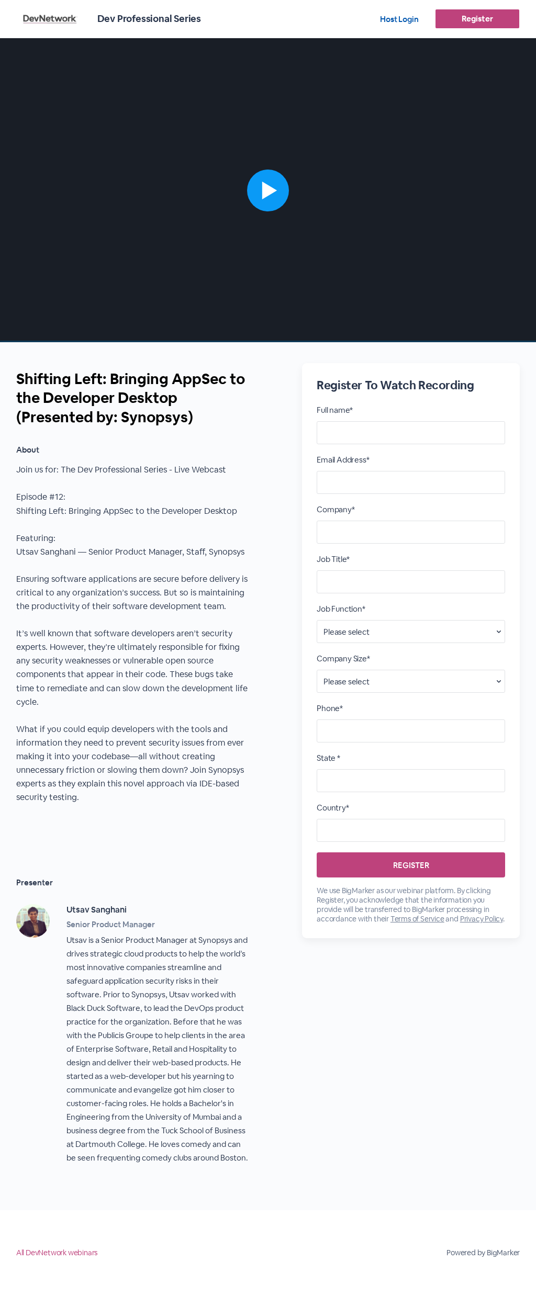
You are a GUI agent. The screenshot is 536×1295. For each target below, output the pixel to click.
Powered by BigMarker (483, 1252)
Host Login (399, 19)
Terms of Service (417, 919)
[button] (268, 190)
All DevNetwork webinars (56, 1252)
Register (477, 19)
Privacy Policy (481, 919)
